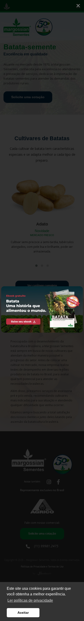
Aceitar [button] (23, 612)
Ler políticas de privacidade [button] (30, 600)
